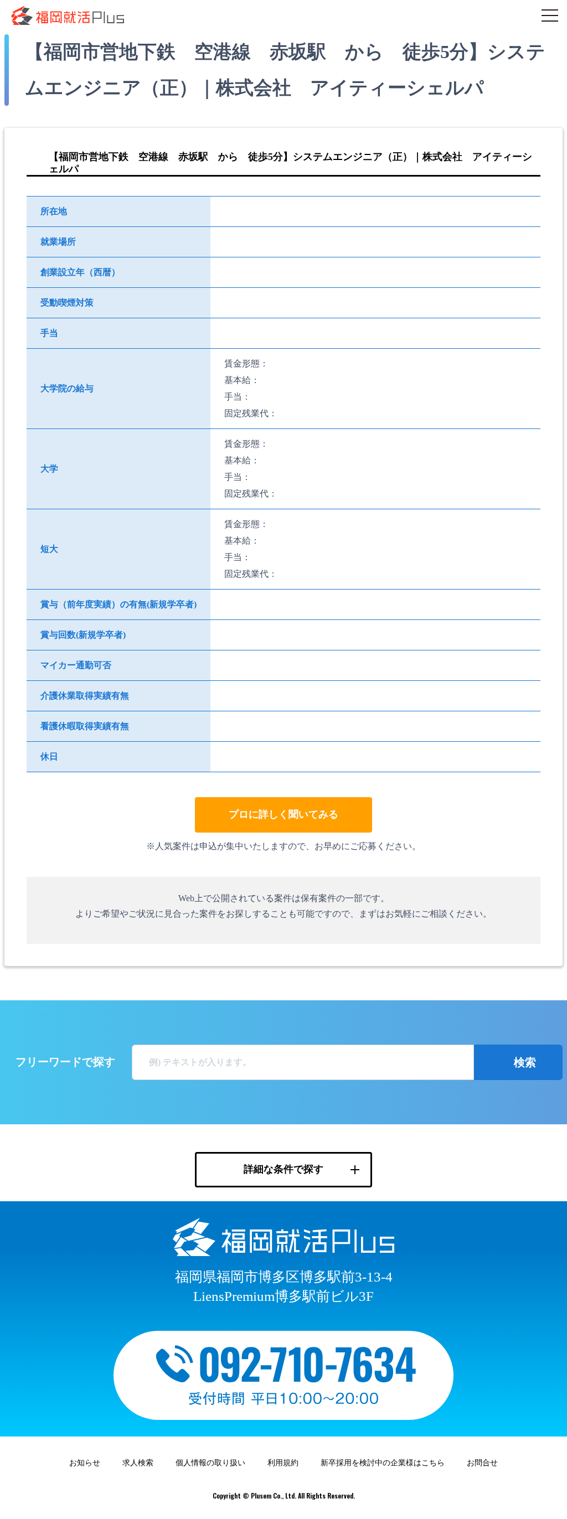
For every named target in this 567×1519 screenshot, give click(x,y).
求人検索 (137, 1463)
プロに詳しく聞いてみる (283, 814)
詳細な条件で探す (283, 1169)
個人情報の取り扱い (210, 1463)
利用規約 (282, 1463)
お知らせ (84, 1463)
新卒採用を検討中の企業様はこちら (383, 1463)
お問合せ (482, 1463)
